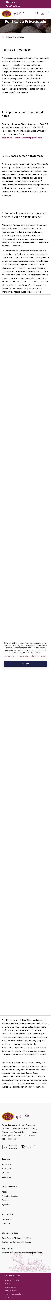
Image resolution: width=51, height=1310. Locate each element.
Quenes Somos (8, 1219)
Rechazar (9, 656)
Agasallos (6, 1204)
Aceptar (25, 664)
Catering (5, 1200)
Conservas (6, 1177)
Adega (4, 1191)
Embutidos (6, 1168)
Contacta (6, 1223)
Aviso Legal (8, 1284)
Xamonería (6, 1164)
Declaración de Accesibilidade (14, 1294)
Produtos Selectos (10, 1196)
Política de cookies (38, 656)
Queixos (5, 1172)
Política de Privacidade (12, 1280)
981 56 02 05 (14, 6)
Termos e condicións (11, 1291)
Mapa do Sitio (9, 1298)
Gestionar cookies (21, 656)
